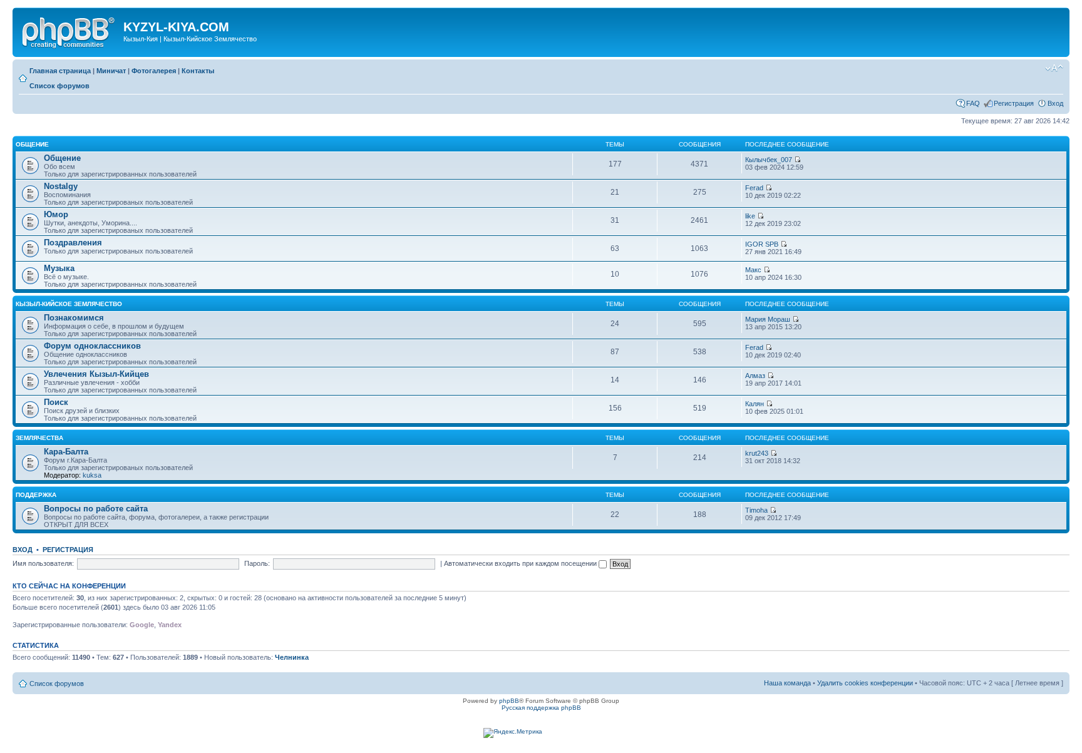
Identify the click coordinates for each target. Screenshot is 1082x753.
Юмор (56, 214)
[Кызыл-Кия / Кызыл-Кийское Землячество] (69, 31)
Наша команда (787, 683)
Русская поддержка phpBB (541, 707)
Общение (32, 144)
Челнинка (292, 657)
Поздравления (73, 242)
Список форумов (59, 86)
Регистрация (1014, 103)
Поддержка (36, 494)
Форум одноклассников (92, 346)
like (750, 216)
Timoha (756, 510)
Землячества (39, 437)
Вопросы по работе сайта (96, 508)
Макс (753, 270)
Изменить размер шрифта (1054, 68)
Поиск (56, 402)
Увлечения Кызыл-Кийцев (96, 374)
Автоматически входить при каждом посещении (521, 563)
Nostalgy (61, 186)
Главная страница (60, 70)
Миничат (111, 70)
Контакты (198, 70)
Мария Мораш (767, 319)
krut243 (756, 453)
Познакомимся (74, 317)
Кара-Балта (66, 451)
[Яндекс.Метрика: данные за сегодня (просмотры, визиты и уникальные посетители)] (512, 733)
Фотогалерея (153, 70)
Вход (1055, 103)
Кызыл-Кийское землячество (69, 303)
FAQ (973, 103)
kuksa (92, 475)
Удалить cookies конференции (865, 683)
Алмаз (755, 375)
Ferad (754, 188)
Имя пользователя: (43, 563)
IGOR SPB (761, 244)
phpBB (509, 700)
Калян (754, 403)
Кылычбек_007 (768, 159)
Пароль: (257, 563)
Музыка (59, 268)
